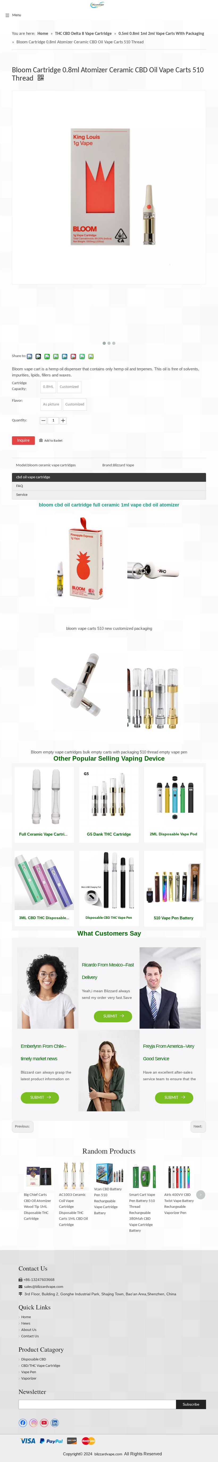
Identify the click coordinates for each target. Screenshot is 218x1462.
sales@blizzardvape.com (43, 1287)
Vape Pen (28, 1372)
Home (26, 1317)
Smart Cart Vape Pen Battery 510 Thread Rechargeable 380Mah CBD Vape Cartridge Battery (142, 1213)
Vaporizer (28, 1379)
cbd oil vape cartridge (33, 477)
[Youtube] (44, 1423)
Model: (21, 465)
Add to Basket (53, 440)
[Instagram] (33, 1423)
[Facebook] (23, 1423)
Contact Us (30, 1336)
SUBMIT (37, 1098)
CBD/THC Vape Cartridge (40, 1366)
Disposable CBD (33, 1360)
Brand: (107, 465)
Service (21, 495)
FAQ (19, 486)
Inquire (23, 440)
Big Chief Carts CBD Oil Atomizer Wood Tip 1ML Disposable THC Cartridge (37, 1207)
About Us (28, 1330)
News (25, 1324)
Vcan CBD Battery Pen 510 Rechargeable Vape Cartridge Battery (108, 1201)
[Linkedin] (55, 1423)
